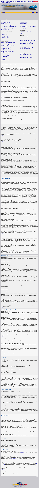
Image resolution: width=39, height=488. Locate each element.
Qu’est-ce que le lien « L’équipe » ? (24, 28)
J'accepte (35, 1)
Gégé (16, 486)
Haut (2, 79)
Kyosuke (21, 486)
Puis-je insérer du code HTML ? (5, 55)
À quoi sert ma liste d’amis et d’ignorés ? (25, 36)
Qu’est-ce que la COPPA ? (4, 23)
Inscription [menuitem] (33, 12)
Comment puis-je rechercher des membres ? (25, 42)
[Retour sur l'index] (19, 485)
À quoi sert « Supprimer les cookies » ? (5, 29)
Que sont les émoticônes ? (4, 56)
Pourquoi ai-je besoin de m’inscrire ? (5, 22)
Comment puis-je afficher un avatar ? (5, 37)
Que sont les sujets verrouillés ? (5, 60)
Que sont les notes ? (3, 59)
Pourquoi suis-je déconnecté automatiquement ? (7, 28)
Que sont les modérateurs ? (23, 23)
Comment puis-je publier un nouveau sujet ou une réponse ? (8, 42)
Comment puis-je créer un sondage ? (5, 44)
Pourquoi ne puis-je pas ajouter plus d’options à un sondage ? (8, 45)
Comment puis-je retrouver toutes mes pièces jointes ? (26, 51)
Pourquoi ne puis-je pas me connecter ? (6, 25)
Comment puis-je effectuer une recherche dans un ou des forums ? (28, 40)
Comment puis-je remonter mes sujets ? (6, 52)
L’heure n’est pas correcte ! (4, 34)
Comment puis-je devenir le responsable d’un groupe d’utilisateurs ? (28, 25)
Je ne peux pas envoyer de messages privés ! (25, 31)
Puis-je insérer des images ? (4, 57)
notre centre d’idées (14, 458)
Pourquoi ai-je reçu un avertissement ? (5, 48)
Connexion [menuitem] (37, 12)
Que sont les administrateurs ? (23, 22)
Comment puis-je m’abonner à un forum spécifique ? (26, 47)
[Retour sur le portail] (19, 10)
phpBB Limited (22, 452)
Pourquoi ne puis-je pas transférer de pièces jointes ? (7, 47)
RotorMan (18, 486)
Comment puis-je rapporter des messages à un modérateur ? (8, 49)
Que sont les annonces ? (4, 58)
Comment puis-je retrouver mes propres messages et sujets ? (27, 43)
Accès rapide (3, 12)
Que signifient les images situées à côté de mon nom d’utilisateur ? (9, 36)
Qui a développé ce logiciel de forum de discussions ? (26, 54)
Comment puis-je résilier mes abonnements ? (25, 48)
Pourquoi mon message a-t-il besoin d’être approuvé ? (7, 51)
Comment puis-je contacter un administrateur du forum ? (27, 57)
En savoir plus (8, 2)
